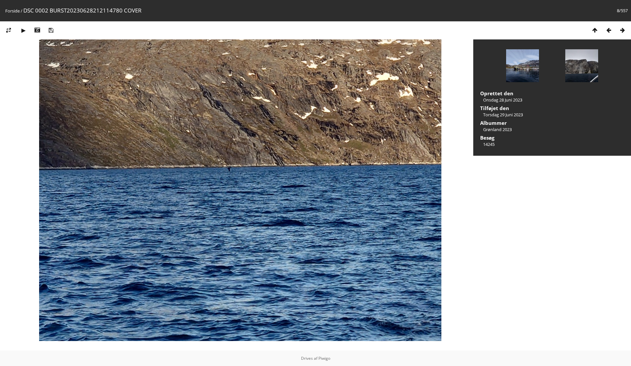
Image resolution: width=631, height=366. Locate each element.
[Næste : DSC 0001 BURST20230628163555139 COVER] (622, 30)
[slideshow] (23, 30)
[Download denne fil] (51, 30)
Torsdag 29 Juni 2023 (503, 115)
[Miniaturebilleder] (595, 30)
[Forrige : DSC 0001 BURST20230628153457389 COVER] (609, 30)
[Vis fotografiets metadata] (37, 30)
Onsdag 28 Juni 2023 (502, 100)
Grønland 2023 (497, 129)
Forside (12, 11)
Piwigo (324, 358)
